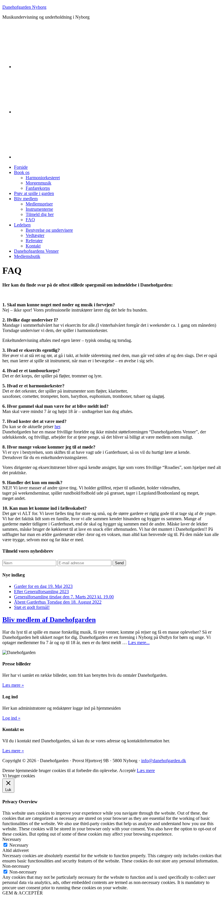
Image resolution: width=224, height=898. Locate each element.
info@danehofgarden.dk (163, 760)
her (57, 426)
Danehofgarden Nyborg (24, 7)
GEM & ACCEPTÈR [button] (22, 892)
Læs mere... (139, 642)
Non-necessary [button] (16, 866)
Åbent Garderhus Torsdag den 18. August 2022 (58, 602)
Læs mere (146, 770)
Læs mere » (13, 685)
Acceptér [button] (127, 770)
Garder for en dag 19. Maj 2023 (43, 586)
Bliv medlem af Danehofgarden (49, 619)
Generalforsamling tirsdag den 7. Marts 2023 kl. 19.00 (64, 596)
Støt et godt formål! (32, 607)
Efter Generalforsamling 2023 (41, 591)
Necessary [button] (11, 839)
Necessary (18, 845)
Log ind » (11, 718)
